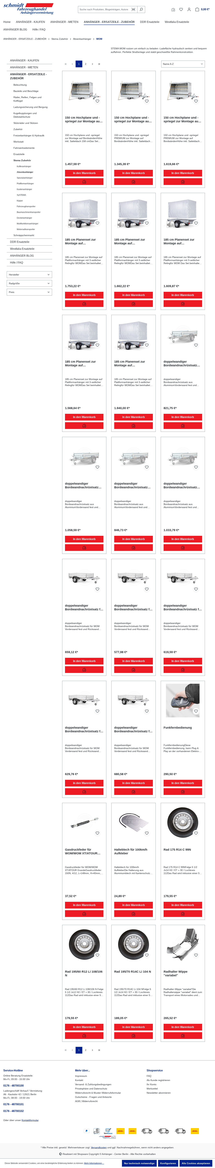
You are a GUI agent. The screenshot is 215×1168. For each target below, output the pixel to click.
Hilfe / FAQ (16, 262)
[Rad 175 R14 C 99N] (183, 822)
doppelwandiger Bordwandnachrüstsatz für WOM (84, 607)
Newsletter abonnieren (159, 1092)
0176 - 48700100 (13, 1085)
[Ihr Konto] (189, 9)
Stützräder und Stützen (25, 123)
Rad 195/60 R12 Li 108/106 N (83, 973)
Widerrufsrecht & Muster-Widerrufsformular (98, 1092)
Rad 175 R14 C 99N (177, 849)
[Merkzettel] (181, 9)
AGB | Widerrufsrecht (86, 1101)
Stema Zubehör (22, 160)
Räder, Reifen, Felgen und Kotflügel (27, 99)
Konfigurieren (168, 1163)
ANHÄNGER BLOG (22, 255)
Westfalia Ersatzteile (22, 248)
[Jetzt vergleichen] (173, 9)
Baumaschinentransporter (28, 212)
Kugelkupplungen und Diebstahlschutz (25, 115)
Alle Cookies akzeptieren (196, 1163)
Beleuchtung (20, 84)
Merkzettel (152, 1088)
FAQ (149, 1076)
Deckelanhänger (24, 218)
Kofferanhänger (24, 166)
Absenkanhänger (25, 172)
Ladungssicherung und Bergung (30, 107)
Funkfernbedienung (178, 727)
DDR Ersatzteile (19, 241)
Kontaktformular (30, 1120)
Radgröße (14, 283)
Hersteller (14, 274)
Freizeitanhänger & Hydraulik (28, 135)
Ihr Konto (151, 1084)
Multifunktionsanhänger (27, 223)
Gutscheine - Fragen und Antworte (93, 1097)
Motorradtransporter (26, 229)
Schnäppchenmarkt (23, 235)
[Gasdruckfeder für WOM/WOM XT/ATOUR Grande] (84, 822)
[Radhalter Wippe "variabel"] (183, 944)
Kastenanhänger (24, 189)
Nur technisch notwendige (139, 1163)
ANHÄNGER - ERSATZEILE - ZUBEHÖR (28, 76)
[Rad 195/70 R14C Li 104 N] (133, 944)
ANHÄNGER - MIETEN (24, 67)
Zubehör (18, 129)
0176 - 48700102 (13, 1111)
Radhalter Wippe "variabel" (175, 973)
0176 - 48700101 (13, 1104)
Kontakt (79, 1080)
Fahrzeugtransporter (26, 206)
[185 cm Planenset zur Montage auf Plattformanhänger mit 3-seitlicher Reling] (84, 212)
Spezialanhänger (25, 178)
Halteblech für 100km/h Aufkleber (130, 851)
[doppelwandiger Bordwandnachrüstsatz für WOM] (84, 578)
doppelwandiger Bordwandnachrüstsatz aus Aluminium (180, 363)
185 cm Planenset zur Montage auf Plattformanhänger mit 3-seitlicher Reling (83, 241)
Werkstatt (18, 141)
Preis (11, 292)
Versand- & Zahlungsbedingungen (93, 1084)
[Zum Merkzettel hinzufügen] (97, 101)
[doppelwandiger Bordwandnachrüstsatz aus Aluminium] (183, 334)
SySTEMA (21, 195)
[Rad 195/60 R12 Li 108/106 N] (84, 944)
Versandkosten (99, 1147)
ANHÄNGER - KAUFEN (24, 60)
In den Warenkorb (84, 173)
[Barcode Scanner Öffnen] (133, 9)
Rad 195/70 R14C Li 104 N (132, 971)
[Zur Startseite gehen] (28, 9)
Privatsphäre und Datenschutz (91, 1088)
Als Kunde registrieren (158, 1080)
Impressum (81, 1076)
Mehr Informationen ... (94, 1163)
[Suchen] (141, 9)
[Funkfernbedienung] (183, 700)
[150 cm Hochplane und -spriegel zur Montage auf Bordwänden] (84, 90)
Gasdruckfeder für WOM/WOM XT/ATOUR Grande (81, 851)
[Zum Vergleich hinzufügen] (84, 181)
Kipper (20, 201)
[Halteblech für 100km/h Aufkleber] (133, 822)
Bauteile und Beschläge (25, 91)
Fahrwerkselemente (24, 148)
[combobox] (104, 9)
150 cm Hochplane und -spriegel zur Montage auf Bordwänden (83, 119)
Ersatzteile (19, 154)
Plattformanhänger (25, 183)
